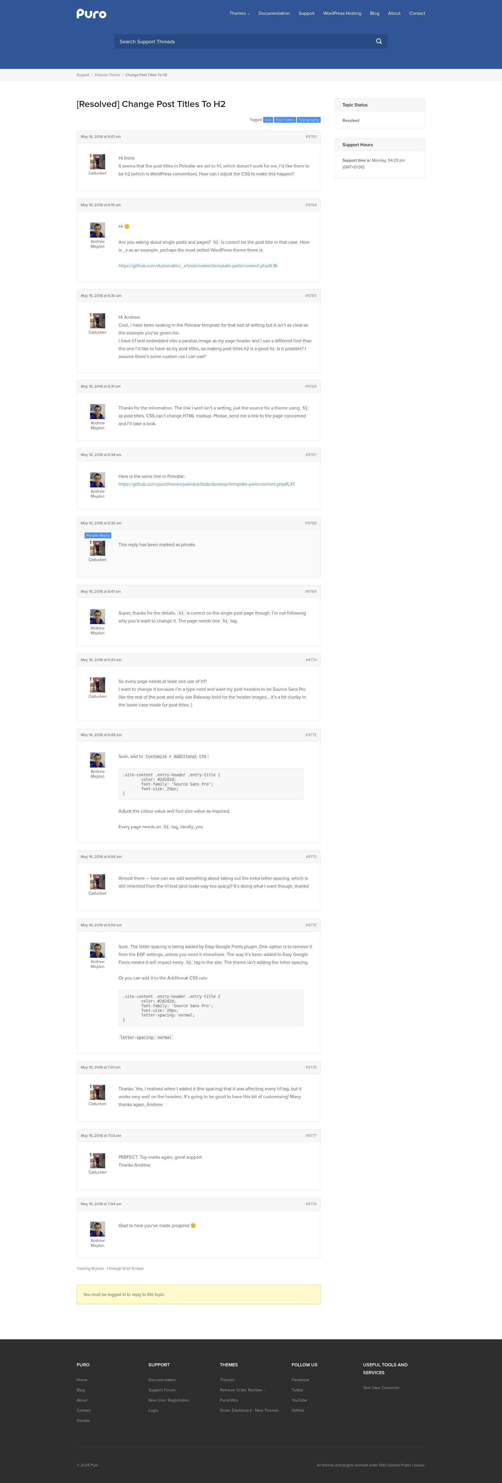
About (394, 13)
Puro (94, 1465)
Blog (374, 13)
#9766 (311, 386)
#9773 (311, 856)
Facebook (300, 1379)
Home (82, 1379)
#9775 (311, 925)
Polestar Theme (107, 75)
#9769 (311, 591)
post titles (285, 120)
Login (153, 1410)
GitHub (298, 1410)
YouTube (299, 1400)
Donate (83, 1420)
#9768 (311, 523)
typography (309, 120)
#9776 (311, 1067)
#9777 (311, 1135)
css (268, 120)
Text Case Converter (381, 1387)
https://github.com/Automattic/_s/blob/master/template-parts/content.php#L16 (198, 266)
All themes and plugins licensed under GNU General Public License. (371, 1465)
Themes (238, 13)
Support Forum (161, 1390)
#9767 (311, 455)
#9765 (311, 295)
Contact (417, 13)
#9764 (311, 205)
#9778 (311, 1204)
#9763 (311, 136)
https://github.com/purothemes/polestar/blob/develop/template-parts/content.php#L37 (206, 484)
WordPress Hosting (342, 13)
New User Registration (168, 1400)
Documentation (274, 13)
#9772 (311, 735)
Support (307, 13)
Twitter (298, 1390)
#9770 (311, 660)
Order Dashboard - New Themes (249, 1410)
